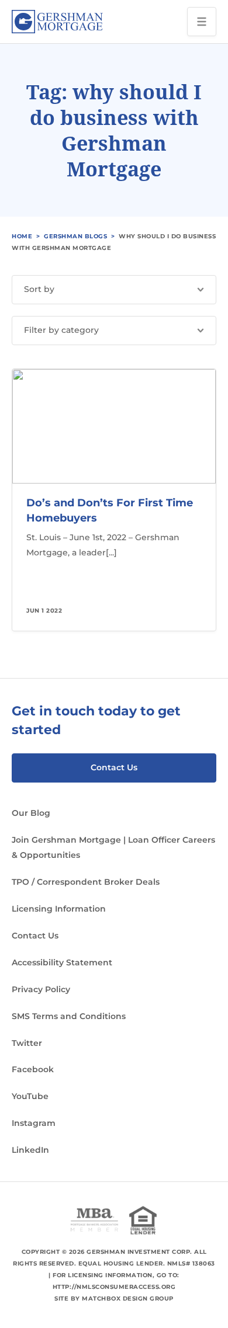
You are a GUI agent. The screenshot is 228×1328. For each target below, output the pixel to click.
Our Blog (31, 813)
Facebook (33, 1069)
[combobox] (114, 289)
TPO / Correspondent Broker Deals (86, 882)
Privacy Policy (41, 989)
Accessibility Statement (62, 962)
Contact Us (114, 767)
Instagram (34, 1123)
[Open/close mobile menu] (201, 21)
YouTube (30, 1096)
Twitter (27, 1043)
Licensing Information (59, 908)
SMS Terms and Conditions (69, 1016)
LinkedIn (30, 1150)
